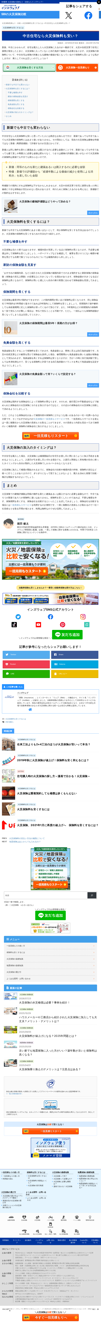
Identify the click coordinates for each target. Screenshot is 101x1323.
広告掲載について (95, 1241)
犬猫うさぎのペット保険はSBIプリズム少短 (30, 1268)
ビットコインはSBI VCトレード (43, 1255)
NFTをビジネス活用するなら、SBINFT (29, 1294)
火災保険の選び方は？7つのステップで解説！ (12, 1197)
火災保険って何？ (60, 1176)
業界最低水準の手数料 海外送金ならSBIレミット (42, 1260)
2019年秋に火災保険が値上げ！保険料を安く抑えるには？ (53, 760)
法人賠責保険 (63, 1234)
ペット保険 (76, 1220)
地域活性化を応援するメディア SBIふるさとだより (62, 1286)
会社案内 (28, 1240)
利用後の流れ (8, 1179)
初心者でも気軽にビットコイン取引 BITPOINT (72, 1255)
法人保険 (77, 1234)
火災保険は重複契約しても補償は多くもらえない (47, 793)
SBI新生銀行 (19, 1260)
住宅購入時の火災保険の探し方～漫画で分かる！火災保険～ (53, 776)
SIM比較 (50, 1227)
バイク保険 (50, 1220)
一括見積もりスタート (51, 436)
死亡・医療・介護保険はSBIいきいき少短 (30, 1266)
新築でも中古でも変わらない (18, 84)
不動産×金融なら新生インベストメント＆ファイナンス (34, 1280)
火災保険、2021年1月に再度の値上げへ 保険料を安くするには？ (58, 825)
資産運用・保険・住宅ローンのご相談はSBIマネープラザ (35, 1276)
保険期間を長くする (16, 100)
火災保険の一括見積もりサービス (49, 419)
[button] (50, 1104)
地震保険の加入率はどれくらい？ (88, 1180)
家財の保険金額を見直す (18, 96)
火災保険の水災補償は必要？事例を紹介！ (44, 1002)
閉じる (23, 79)
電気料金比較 (90, 1220)
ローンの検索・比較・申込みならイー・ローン (31, 1283)
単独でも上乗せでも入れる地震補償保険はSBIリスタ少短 (35, 1270)
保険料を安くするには (16, 952)
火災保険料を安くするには (16, 719)
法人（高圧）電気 (50, 1234)
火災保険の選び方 (14, 972)
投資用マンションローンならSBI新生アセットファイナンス (76, 1280)
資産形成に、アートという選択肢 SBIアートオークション (36, 1257)
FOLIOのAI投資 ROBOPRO (42, 1253)
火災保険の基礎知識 (15, 959)
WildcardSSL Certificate (50, 1109)
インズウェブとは (39, 1241)
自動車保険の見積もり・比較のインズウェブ (65, 1283)
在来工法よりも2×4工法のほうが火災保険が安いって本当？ (53, 744)
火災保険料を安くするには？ (18, 88)
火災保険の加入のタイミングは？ (20, 112)
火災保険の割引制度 (35, 1185)
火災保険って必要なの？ (63, 1179)
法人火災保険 (37, 1234)
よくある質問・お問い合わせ (19, 978)
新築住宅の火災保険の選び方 (12, 1202)
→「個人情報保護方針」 (14, 1094)
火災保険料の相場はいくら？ (37, 1182)
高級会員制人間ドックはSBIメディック (29, 1291)
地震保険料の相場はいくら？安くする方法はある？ (88, 1186)
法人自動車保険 (24, 1234)
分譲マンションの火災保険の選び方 (12, 1206)
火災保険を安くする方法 (30, 67)
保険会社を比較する (16, 108)
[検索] (91, 895)
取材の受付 (62, 1240)
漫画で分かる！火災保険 (63, 1186)
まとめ (8, 116)
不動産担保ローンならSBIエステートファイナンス (33, 1278)
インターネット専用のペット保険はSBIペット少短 (65, 1268)
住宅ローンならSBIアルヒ (65, 1276)
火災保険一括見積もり (78, 67)
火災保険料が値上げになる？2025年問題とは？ (48, 1035)
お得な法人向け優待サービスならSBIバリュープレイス (34, 1297)
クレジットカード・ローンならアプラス (29, 1286)
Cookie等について (84, 1241)
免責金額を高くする (16, 104)
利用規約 (5, 1240)
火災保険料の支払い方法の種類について (27, 838)
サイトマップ (17, 1241)
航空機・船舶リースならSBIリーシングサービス (32, 1301)
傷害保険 (64, 1220)
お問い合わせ (50, 1241)
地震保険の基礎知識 (15, 965)
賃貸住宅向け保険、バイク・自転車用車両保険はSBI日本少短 (67, 1266)
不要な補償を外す (15, 92)
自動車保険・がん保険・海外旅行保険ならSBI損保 (33, 1263)
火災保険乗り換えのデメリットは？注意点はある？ (50, 1069)
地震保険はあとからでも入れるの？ (25, 841)
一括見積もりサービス (20, 505)
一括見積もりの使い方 (16, 946)
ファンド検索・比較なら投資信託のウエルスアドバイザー (35, 1273)
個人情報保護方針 (73, 1241)
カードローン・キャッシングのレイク (65, 1278)
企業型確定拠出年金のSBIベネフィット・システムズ (33, 1299)
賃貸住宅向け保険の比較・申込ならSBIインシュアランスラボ (37, 1288)
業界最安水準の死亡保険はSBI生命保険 (65, 1263)
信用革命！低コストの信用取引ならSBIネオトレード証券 (73, 1253)
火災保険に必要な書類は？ (62, 1183)
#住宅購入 (10, 722)
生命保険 (24, 1220)
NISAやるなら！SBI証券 (23, 1253)
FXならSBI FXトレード (23, 1255)
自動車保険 (11, 1220)
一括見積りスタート (51, 1131)
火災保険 (37, 1220)
